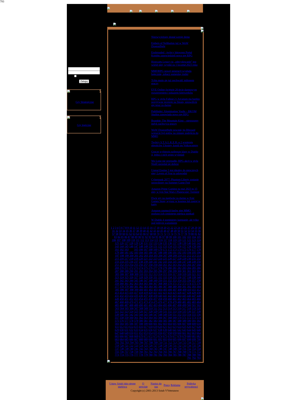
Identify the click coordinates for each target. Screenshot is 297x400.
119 (175, 240)
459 (165, 299)
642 (179, 330)
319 (184, 274)
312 (150, 274)
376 (199, 283)
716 (189, 342)
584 (160, 320)
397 (127, 289)
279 (165, 268)
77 (182, 233)
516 (179, 308)
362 (131, 283)
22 (171, 227)
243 (165, 261)
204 (151, 255)
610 (199, 323)
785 (175, 354)
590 (189, 320)
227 (175, 258)
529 (155, 311)
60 (123, 233)
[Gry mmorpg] (131, 11)
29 (196, 227)
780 (150, 354)
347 (146, 280)
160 (199, 246)
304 (199, 271)
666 (122, 336)
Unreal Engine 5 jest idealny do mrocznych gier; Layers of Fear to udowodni (174, 172)
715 (184, 342)
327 (136, 277)
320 (189, 274)
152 (160, 246)
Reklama (175, 385)
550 (170, 314)
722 (131, 345)
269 (117, 268)
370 (170, 283)
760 (141, 351)
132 (150, 243)
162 (122, 249)
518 (189, 308)
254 (131, 264)
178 (199, 249)
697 (184, 339)
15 (147, 227)
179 (117, 252)
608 (189, 323)
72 (165, 233)
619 (155, 326)
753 (194, 348)
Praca (167, 385)
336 (179, 277)
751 (184, 348)
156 (179, 246)
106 (114, 240)
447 (194, 295)
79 (189, 233)
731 (175, 345)
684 (122, 339)
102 (184, 237)
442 (170, 295)
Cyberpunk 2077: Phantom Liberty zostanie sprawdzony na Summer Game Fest (175, 181)
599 (146, 323)
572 (189, 317)
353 (175, 280)
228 (179, 258)
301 (184, 271)
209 (175, 255)
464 (189, 299)
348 (150, 280)
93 (149, 237)
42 (151, 230)
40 (144, 230)
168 (150, 249)
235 (126, 261)
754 (199, 348)
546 (150, 314)
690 (150, 339)
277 (155, 268)
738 (122, 348)
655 (155, 333)
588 (179, 320)
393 (194, 286)
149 (146, 246)
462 (179, 299)
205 (155, 255)
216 (122, 258)
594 (122, 323)
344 (131, 280)
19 (161, 227)
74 (171, 233)
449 (117, 299)
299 (175, 271)
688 (141, 339)
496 (170, 305)
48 (171, 230)
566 (160, 317)
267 (194, 264)
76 (178, 233)
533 (175, 311)
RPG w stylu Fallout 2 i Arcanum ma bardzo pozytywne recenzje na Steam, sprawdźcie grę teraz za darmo (175, 102)
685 (126, 339)
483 (194, 302)
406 (170, 289)
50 (178, 230)
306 (122, 274)
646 (199, 330)
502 (199, 305)
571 (184, 317)
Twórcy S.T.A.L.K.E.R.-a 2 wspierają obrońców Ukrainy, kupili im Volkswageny (174, 144)
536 (189, 311)
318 (179, 274)
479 (175, 302)
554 (189, 314)
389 (175, 286)
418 (141, 292)
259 (155, 264)
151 (155, 246)
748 (170, 348)
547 (155, 314)
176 (189, 249)
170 (160, 249)
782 (160, 354)
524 (131, 311)
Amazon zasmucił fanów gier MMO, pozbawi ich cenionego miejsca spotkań (172, 212)
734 (189, 345)
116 (161, 240)
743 (146, 348)
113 (147, 240)
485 (117, 305)
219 (136, 258)
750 (179, 348)
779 (146, 354)
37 (134, 230)
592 (199, 320)
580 (141, 320)
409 (184, 289)
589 (184, 320)
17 (154, 227)
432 (122, 295)
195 (194, 252)
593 (117, 323)
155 (175, 246)
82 (199, 233)
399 (136, 289)
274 (141, 268)
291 (136, 271)
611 (117, 326)
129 (136, 243)
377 (117, 286)
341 (117, 280)
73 (168, 233)
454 (141, 299)
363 (136, 283)
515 (175, 308)
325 (126, 277)
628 (199, 326)
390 (179, 286)
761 (146, 351)
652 (141, 333)
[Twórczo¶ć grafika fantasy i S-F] (172, 11)
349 (155, 280)
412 (199, 289)
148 (141, 246)
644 (189, 330)
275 (146, 268)
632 (131, 330)
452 (131, 299)
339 (194, 277)
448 (199, 295)
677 (175, 336)
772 (199, 351)
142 (199, 243)
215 (117, 258)
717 (194, 342)
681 (194, 336)
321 (194, 274)
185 (146, 252)
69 (154, 233)
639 (165, 330)
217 (126, 258)
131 (146, 243)
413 (117, 292)
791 (189, 357)
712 (170, 342)
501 (194, 305)
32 (117, 230)
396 (122, 289)
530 (160, 311)
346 (141, 280)
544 (141, 314)
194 (189, 252)
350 (160, 280)
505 (127, 308)
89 (136, 237)
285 (194, 268)
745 (155, 348)
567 (165, 317)
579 (136, 320)
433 (126, 295)
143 (117, 246)
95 (156, 237)
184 (141, 252)
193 (184, 252)
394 (199, 286)
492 (150, 305)
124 (199, 240)
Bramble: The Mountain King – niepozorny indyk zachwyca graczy (175, 122)
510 (151, 308)
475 (155, 302)
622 (170, 326)
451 (126, 299)
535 (184, 311)
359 (117, 283)
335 (175, 277)
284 (189, 268)
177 (194, 249)
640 (170, 330)
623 (175, 326)
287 (117, 271)
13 (141, 227)
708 (151, 342)
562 (141, 317)
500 (189, 305)
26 (185, 227)
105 (199, 237)
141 (194, 243)
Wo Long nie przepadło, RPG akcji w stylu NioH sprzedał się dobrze (174, 162)
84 (119, 237)
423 (165, 292)
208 (170, 255)
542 (131, 314)
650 (131, 333)
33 (120, 230)
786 (179, 354)
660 (179, 333)
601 (155, 323)
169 (155, 249)
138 (179, 243)
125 (117, 243)
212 (189, 255)
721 (126, 345)
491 (146, 305)
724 (141, 345)
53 (189, 230)
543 (136, 314)
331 (155, 277)
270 (122, 268)
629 (117, 330)
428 (189, 292)
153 (165, 246)
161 (117, 249)
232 (199, 258)
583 (155, 320)
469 (126, 302)
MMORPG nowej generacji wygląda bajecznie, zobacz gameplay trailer (171, 73)
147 (136, 246)
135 (165, 243)
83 (115, 237)
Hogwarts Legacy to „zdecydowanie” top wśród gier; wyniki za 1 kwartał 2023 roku (174, 63)
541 (126, 314)
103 (189, 237)
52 (185, 230)
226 (170, 258)
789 (194, 354)
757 (126, 351)
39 (141, 230)
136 (170, 243)
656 (160, 333)
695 (175, 339)
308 (131, 274)
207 (165, 255)
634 (141, 330)
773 (117, 354)
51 (182, 230)
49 (175, 230)
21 (168, 227)
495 (165, 305)
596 (131, 323)
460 (170, 299)
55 (196, 230)
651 (136, 333)
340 (199, 277)
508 (141, 308)
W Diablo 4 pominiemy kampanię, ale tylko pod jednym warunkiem (175, 221)
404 (160, 289)
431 (117, 295)
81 (196, 233)
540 (122, 314)
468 (122, 302)
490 (141, 305)
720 (122, 345)
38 (137, 230)
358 (199, 280)
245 (175, 261)
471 (136, 302)
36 (130, 230)
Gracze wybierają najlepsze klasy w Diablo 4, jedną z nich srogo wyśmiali (174, 153)
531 (165, 311)
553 (184, 314)
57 (113, 233)
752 (189, 348)
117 (165, 240)
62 (130, 233)
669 (136, 336)
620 (160, 326)
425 (175, 292)
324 (122, 277)
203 (146, 255)
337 (184, 277)
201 (136, 255)
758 (131, 351)
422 (160, 292)
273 (136, 268)
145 (126, 246)
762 (150, 351)
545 (146, 314)
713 (175, 342)
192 (179, 252)
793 (199, 357)
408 (180, 289)
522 (122, 311)
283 (184, 268)
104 (194, 237)
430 (199, 292)
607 (184, 323)
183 (136, 252)
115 (156, 240)
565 (155, 317)
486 (122, 305)
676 (170, 336)
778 (141, 354)
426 (179, 292)
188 (160, 252)
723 (136, 345)
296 (160, 271)
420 (150, 292)
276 (150, 268)
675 (165, 336)
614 (131, 326)
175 (184, 249)
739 (126, 348)
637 (155, 330)
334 (170, 277)
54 (192, 230)
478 (170, 302)
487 (126, 305)
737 (117, 348)
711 (165, 342)
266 (189, 264)
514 (170, 308)
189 (165, 252)
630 (122, 330)
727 (155, 345)
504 (122, 308)
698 (189, 339)
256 (141, 264)
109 (128, 240)
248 (189, 261)
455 (146, 299)
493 (155, 305)
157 (184, 246)
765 (165, 351)
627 (194, 326)
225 (165, 258)
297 (165, 271)
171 (165, 249)
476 (160, 302)
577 (126, 320)
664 (199, 333)
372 (179, 283)
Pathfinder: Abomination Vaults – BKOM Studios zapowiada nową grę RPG (173, 113)
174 (179, 249)
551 (175, 314)
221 (146, 258)
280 (170, 268)
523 (126, 311)
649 (126, 333)
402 (151, 289)
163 (126, 249)
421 (155, 292)
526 (141, 311)
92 (146, 237)
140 (189, 243)
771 (194, 351)
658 (170, 333)
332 (160, 277)
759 (136, 351)
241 (155, 261)
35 (127, 230)
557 (117, 317)
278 (160, 268)
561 (136, 317)
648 (122, 333)
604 (170, 323)
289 (126, 271)
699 (194, 339)
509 (146, 308)
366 (150, 283)
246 (179, 261)
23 (175, 227)
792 (194, 357)
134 (160, 243)
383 (146, 286)
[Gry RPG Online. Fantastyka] (108, 8)
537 (194, 311)
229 (184, 258)
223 (155, 258)
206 (160, 255)
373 (184, 283)
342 (122, 280)
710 (160, 342)
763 (155, 351)
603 (165, 323)
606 (179, 323)
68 (151, 233)
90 (139, 237)
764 (160, 351)
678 (179, 336)
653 (146, 333)
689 (146, 339)
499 (184, 305)
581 (146, 320)
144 (122, 246)
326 (131, 277)
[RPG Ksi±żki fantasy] (140, 11)
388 (170, 286)
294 (150, 271)
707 (146, 342)
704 (131, 342)
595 (126, 323)
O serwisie (143, 385)
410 (189, 289)
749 (175, 348)
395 (117, 289)
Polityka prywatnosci (191, 385)
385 (155, 286)
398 (131, 289)
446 (189, 295)
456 (150, 299)
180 (122, 252)
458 (160, 299)
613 (126, 326)
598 (141, 323)
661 (184, 333)
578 (131, 320)
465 (194, 299)
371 (175, 283)
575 (117, 320)
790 (199, 354)
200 (131, 255)
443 (175, 295)
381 (136, 286)
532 (170, 311)
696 (179, 339)
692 (160, 339)
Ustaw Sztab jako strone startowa (122, 385)
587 (175, 320)
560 (131, 317)
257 (146, 264)
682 (199, 336)
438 (150, 295)
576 (122, 320)
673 (155, 336)
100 (175, 237)
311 (146, 274)
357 (194, 280)
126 (122, 243)
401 (146, 289)
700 (199, 339)
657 (165, 333)
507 (136, 308)
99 (170, 237)
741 (136, 348)
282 (179, 268)
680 (189, 336)
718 (199, 342)
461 (175, 299)
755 (117, 351)
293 (146, 271)
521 (117, 311)
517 (184, 308)
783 (165, 354)
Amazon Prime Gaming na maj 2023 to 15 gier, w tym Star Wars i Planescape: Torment (175, 190)
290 (131, 271)
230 (189, 258)
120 (179, 240)
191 (175, 252)
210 (180, 255)
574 (199, 317)
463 (184, 299)
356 (189, 280)
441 (165, 295)
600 (150, 323)
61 (127, 233)
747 (165, 348)
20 (165, 227)
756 (122, 351)
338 (189, 277)
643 (184, 330)
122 (189, 240)
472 (141, 302)
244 (170, 261)
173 (175, 249)
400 (141, 289)
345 (136, 280)
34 (123, 230)
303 (194, 271)
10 (130, 227)
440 (160, 295)
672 (150, 336)
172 (170, 249)
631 (126, 330)
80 (192, 233)
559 (126, 317)
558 (122, 317)
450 (122, 299)
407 (175, 289)
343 (126, 280)
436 (141, 295)
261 (165, 264)
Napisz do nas (156, 385)
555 (194, 314)
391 (184, 286)
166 (141, 249)
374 (189, 283)
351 (165, 280)
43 (154, 230)
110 (133, 240)
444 (179, 295)
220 (141, 258)
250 (199, 261)
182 (131, 252)
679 (184, 336)
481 (184, 302)
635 (146, 330)
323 (117, 277)
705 (136, 342)
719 (117, 345)
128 (131, 243)
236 (131, 261)
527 (146, 311)
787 (184, 354)
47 (168, 230)
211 (184, 255)
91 (143, 237)
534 (179, 311)
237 (136, 261)
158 (189, 246)
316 (170, 274)
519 (194, 308)
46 (165, 230)
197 (117, 255)
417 (136, 292)
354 (179, 280)
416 (131, 292)
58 (117, 233)
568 (170, 317)
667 (126, 336)
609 (194, 323)
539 (117, 314)
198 (122, 255)
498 (179, 305)
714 (179, 342)
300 (179, 271)
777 (136, 354)
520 (199, 308)
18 (158, 227)
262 (170, 264)
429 (194, 292)
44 (158, 230)
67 (147, 233)
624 (179, 326)
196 (199, 252)
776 (131, 354)
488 (131, 305)
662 (189, 333)
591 (194, 320)
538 (199, 311)
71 (161, 233)
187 (155, 252)
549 (165, 314)
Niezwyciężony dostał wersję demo (170, 36)
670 (141, 336)
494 (160, 305)
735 (194, 345)
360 (122, 283)
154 (170, 246)
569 (175, 317)
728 (160, 345)
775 (126, 354)
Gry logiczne (84, 125)
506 (131, 308)
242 (160, 261)
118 (170, 240)
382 (141, 286)
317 (175, 274)
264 (179, 264)
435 (136, 295)
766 (170, 351)
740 (131, 348)
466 (199, 299)
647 (117, 333)
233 (117, 261)
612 (122, 326)
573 (194, 317)
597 (136, 323)
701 (117, 342)
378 (122, 286)
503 (117, 308)
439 (155, 295)
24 (178, 227)
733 (184, 345)
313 (155, 274)
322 (199, 274)
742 (141, 348)
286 (199, 268)
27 (189, 227)
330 (150, 277)
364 (141, 283)
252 (122, 264)
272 (131, 268)
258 (150, 264)
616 (141, 326)
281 (175, 268)
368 (160, 283)
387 (165, 286)
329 (146, 277)
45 (161, 230)
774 (122, 354)
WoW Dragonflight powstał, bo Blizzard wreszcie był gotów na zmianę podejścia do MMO (174, 133)
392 (189, 286)
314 (160, 274)
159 (194, 246)
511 (155, 308)
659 (175, 333)
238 (141, 261)
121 (184, 240)
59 (120, 233)
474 (150, 302)
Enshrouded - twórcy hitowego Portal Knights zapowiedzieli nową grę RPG (171, 54)
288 (122, 271)
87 (129, 237)
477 (165, 302)
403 (155, 289)
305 (117, 274)
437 (146, 295)
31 (113, 230)
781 (155, 354)
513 (165, 308)
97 (163, 237)
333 (165, 277)
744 (150, 348)
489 (136, 305)
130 (141, 243)
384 (150, 286)
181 (126, 252)
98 (167, 237)
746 (160, 348)
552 (179, 314)
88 (132, 237)
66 (144, 233)
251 (117, 264)
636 (150, 330)
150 (150, 246)
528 (150, 311)
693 (165, 339)
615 (136, 326)
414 (122, 292)
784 (170, 354)
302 (189, 271)
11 (134, 227)
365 (146, 283)
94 (153, 237)
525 (136, 311)
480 (179, 302)
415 (126, 292)
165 (136, 249)
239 (146, 261)
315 (165, 274)
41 (147, 230)
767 (175, 351)
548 (160, 314)
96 (160, 237)
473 (146, 302)
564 (150, 317)
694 (170, 339)
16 (151, 227)
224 (160, 258)
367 (155, 283)
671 (146, 336)
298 (170, 271)
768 (179, 351)
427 (184, 292)
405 (165, 289)
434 (131, 295)
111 (138, 240)
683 (117, 339)
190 (170, 252)
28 (192, 227)
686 (131, 339)
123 (194, 240)
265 (184, 264)
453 (136, 299)
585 (165, 320)
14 (144, 227)
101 (179, 237)
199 (127, 255)
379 (126, 286)
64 (137, 233)
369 (165, 283)
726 (150, 345)
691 (155, 339)
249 (194, 261)
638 (160, 330)
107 (119, 240)
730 (170, 345)
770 (189, 351)
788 (189, 354)
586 (170, 320)
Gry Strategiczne (85, 102)
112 (142, 240)
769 (184, 351)
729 (165, 345)
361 (126, 283)
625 (184, 326)
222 (150, 258)
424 (170, 292)
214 (199, 255)
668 (131, 336)
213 (194, 255)
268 (199, 264)
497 (175, 305)
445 (184, 295)
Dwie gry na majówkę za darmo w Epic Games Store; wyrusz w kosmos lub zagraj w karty (175, 201)
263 (175, 264)
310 (141, 274)
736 (199, 345)
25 (182, 227)
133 (155, 243)
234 (122, 261)
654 (150, 333)
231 (194, 258)
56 (199, 230)
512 (160, 308)
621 (165, 326)
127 (126, 243)
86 (125, 237)
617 (146, 326)
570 (179, 317)
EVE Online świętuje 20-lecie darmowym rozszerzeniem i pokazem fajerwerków (174, 91)
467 (117, 302)
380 (131, 286)
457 (155, 299)
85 (122, 237)
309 (136, 274)
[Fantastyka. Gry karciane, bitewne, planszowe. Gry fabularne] (156, 11)
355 (184, 280)
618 (150, 326)
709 (155, 342)
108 (124, 240)
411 (194, 289)
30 (199, 227)
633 (136, 330)
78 (185, 233)
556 (199, 314)
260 (160, 264)
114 (151, 240)
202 (141, 255)
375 (194, 283)
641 (175, 330)
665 (117, 336)
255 (136, 264)
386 (160, 286)
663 (194, 333)
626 (189, 326)
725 (146, 345)
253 (126, 264)
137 (175, 243)
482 (189, 302)
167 (146, 249)
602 (160, 323)
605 (175, 323)
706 (141, 342)
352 (170, 280)
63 (134, 233)
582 (150, 320)
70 (158, 233)
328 (141, 277)
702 (122, 342)
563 (146, 317)
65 (141, 233)
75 (175, 233)
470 (131, 302)
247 (184, 261)
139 (184, 243)
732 (179, 345)
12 (137, 227)
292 (141, 271)
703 (127, 342)
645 (194, 330)
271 (126, 268)
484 (199, 302)
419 (146, 292)
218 (131, 258)
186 (150, 252)
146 (131, 246)
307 (127, 274)
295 (155, 271)
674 (160, 336)
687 (136, 339)
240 (150, 261)
